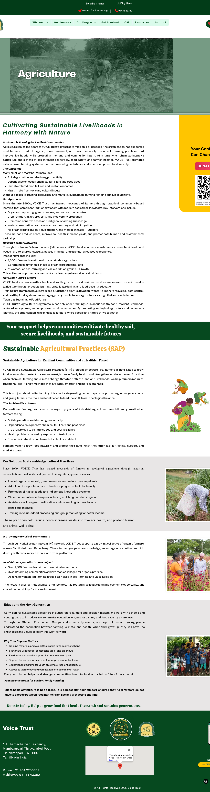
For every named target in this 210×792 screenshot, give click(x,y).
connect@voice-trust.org (95, 10)
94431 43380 (125, 10)
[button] (62, 22)
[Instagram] (205, 781)
